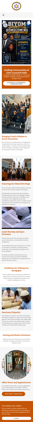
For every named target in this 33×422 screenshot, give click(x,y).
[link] (16, 6)
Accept (16, 418)
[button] (3, 15)
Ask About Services (13, 394)
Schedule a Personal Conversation (16, 83)
